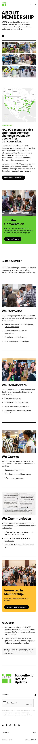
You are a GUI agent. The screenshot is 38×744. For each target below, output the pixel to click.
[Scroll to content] (19, 36)
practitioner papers (23, 474)
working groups (22, 402)
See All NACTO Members (12, 177)
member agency (22, 228)
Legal (34, 732)
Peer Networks (15, 398)
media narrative (22, 532)
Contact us (5, 732)
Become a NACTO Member (16, 607)
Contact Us (24, 641)
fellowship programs (20, 406)
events (23, 337)
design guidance (16, 470)
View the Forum (12, 239)
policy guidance (16, 478)
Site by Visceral (30, 740)
